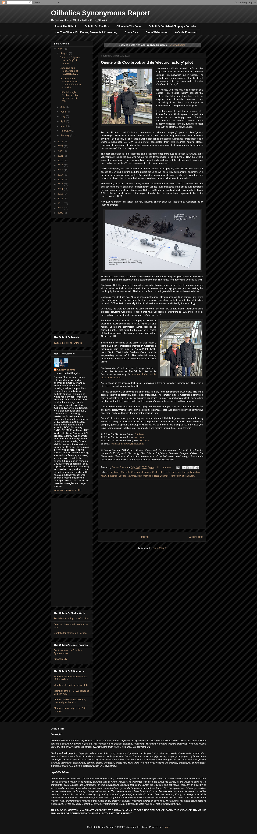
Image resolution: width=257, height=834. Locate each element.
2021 (61, 155)
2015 (61, 184)
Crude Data (131, 32)
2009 (61, 212)
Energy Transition (191, 472)
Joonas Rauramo (127, 475)
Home (145, 536)
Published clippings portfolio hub (71, 618)
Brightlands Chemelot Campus (124, 472)
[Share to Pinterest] (197, 467)
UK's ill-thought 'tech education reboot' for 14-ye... (69, 96)
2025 (61, 141)
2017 (61, 174)
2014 (61, 189)
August (64, 53)
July (63, 107)
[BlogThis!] (187, 467)
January (65, 135)
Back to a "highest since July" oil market (70, 60)
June (63, 111)
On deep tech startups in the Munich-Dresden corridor (70, 83)
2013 (61, 193)
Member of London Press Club (71, 685)
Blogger (165, 827)
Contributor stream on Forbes (70, 632)
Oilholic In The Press (128, 26)
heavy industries (109, 475)
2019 (61, 165)
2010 (61, 208)
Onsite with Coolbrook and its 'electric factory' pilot (147, 62)
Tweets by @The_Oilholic (68, 342)
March (64, 126)
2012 (61, 198)
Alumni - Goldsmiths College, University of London (70, 701)
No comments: (165, 467)
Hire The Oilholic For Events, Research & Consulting (86, 32)
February (65, 130)
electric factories (172, 472)
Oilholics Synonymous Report (100, 13)
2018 (61, 170)
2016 (61, 179)
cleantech (146, 472)
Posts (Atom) (159, 548)
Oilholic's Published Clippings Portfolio (172, 26)
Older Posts (196, 536)
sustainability (188, 475)
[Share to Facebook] (194, 467)
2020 (61, 160)
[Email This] (184, 467)
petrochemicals (145, 475)
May (63, 116)
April (63, 121)
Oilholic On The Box (97, 26)
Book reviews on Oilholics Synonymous (68, 652)
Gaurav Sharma (66, 369)
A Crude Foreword (186, 32)
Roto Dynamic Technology (167, 475)
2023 (61, 150)
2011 (60, 203)
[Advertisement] (152, 504)
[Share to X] (190, 467)
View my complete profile (67, 490)
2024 (61, 146)
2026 (61, 49)
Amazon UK (60, 658)
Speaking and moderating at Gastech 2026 (69, 70)
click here (139, 434)
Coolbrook (157, 472)
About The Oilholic (66, 26)
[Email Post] (177, 467)
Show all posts (177, 44)
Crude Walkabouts (156, 32)
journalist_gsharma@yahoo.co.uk (128, 443)
